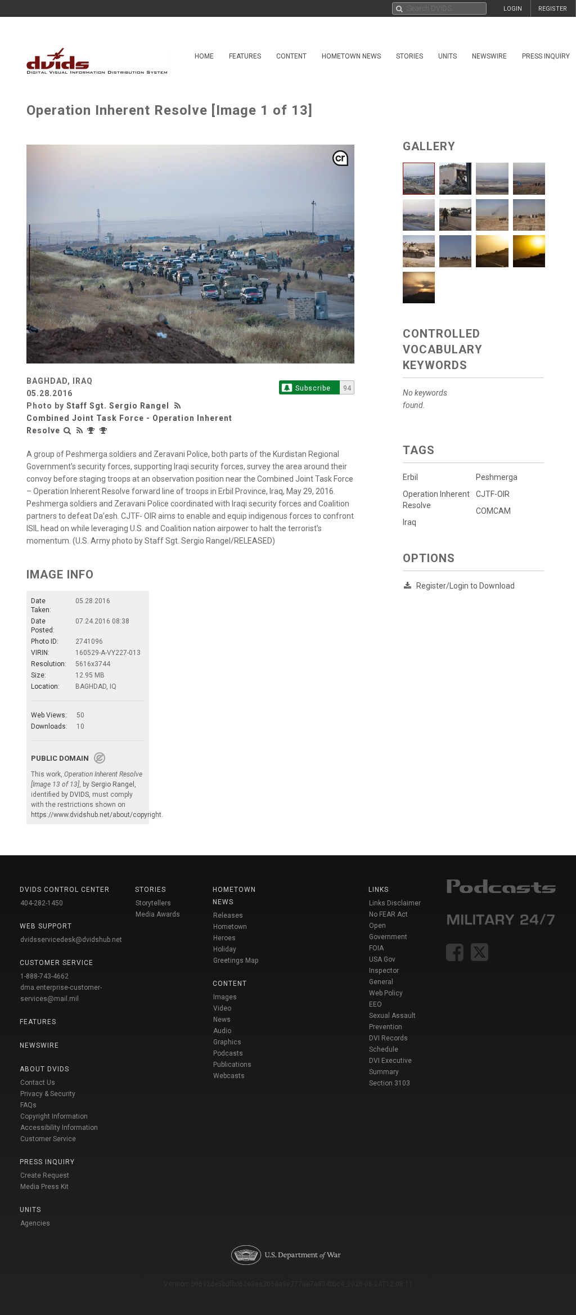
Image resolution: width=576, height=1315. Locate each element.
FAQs (28, 1105)
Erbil (410, 477)
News (222, 1020)
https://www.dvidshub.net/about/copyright (96, 815)
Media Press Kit (44, 1187)
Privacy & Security (47, 1094)
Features (245, 56)
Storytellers (153, 903)
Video (222, 1008)
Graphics (227, 1042)
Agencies (35, 1223)
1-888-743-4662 (44, 976)
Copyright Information (54, 1116)
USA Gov (382, 959)
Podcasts (228, 1053)
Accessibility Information (59, 1128)
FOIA (376, 948)
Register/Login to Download (465, 585)
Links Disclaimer (395, 903)
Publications (232, 1065)
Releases (228, 915)
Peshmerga (497, 477)
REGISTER (552, 8)
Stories (409, 56)
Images (225, 997)
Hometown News (351, 56)
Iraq (409, 522)
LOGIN (512, 8)
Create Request (44, 1175)
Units (447, 56)
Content (291, 56)
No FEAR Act (388, 914)
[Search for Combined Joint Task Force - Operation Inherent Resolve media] (67, 430)
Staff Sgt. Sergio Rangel (117, 405)
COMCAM (493, 510)
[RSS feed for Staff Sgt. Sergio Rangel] (179, 405)
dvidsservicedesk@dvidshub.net (71, 940)
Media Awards (158, 914)
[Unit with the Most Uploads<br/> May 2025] (92, 430)
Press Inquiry (47, 1162)
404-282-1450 (41, 903)
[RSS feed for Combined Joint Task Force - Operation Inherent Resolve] (80, 430)
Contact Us (37, 1083)
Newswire (489, 56)
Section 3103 (389, 1083)
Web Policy (386, 993)
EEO (375, 1004)
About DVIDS (44, 1069)
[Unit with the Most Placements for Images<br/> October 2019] (105, 430)
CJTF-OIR (493, 494)
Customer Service (48, 1139)
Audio (222, 1031)
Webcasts (229, 1076)
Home (204, 56)
